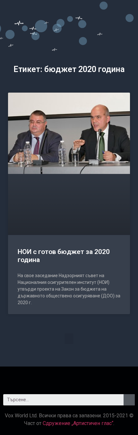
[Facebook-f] (51, 378)
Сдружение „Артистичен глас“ (78, 423)
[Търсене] (129, 399)
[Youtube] (87, 378)
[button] (69, 338)
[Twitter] (69, 378)
